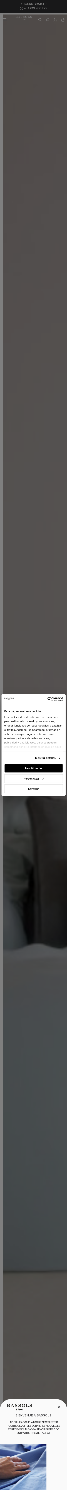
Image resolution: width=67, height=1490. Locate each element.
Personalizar (31, 778)
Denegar (33, 788)
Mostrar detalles (45, 757)
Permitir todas (33, 768)
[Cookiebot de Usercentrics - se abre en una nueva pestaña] (48, 699)
